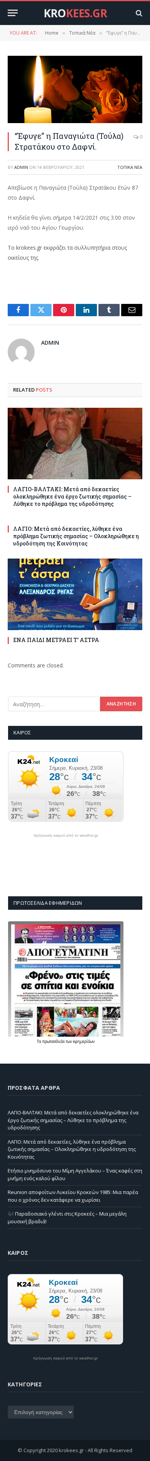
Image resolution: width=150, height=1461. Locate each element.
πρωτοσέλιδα (54, 1041)
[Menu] (13, 13)
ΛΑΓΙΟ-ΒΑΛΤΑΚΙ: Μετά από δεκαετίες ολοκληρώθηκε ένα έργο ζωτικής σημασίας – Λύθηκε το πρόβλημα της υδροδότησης (72, 496)
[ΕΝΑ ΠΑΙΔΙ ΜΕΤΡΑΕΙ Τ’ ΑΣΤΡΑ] (75, 594)
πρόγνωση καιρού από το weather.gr (65, 835)
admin (21, 167)
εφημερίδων (84, 1041)
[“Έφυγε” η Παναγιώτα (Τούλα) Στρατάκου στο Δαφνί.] (75, 89)
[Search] (138, 13)
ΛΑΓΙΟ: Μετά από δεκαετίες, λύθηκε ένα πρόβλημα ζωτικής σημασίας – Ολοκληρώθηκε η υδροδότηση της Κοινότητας (76, 536)
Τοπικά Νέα (129, 167)
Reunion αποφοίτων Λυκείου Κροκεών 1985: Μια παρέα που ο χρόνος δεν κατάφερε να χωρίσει (73, 1196)
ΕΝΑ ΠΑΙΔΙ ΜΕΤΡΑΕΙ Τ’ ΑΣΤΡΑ (56, 640)
